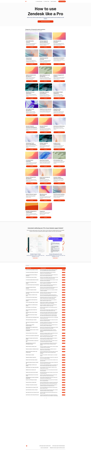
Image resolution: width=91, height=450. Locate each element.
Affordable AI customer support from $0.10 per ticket (57, 447)
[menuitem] (39, 1)
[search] (46, 265)
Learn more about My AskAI (44, 447)
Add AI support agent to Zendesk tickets (45, 445)
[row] (32, 268)
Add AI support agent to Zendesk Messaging (58, 445)
